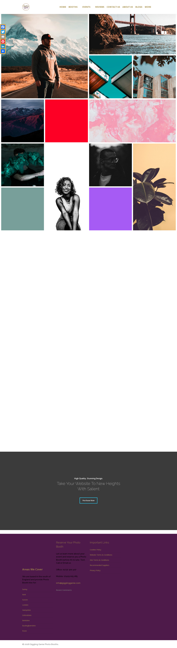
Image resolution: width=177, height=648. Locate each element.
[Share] (2, 51)
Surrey (24, 589)
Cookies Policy (95, 550)
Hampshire (26, 610)
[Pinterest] (2, 41)
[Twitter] (2, 31)
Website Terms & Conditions (101, 555)
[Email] (2, 36)
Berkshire (26, 620)
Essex (24, 631)
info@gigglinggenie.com (68, 583)
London (25, 605)
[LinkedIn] (2, 46)
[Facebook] (2, 27)
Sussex (25, 600)
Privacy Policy (95, 570)
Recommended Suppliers (99, 565)
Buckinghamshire (29, 625)
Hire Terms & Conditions (99, 560)
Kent (24, 594)
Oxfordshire (26, 615)
